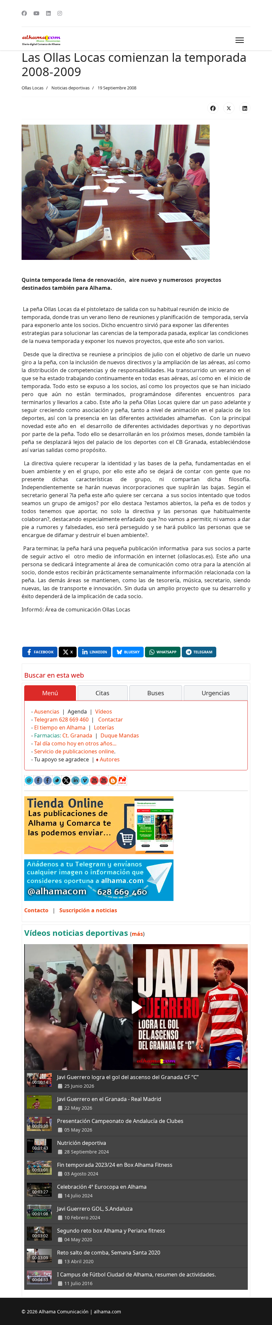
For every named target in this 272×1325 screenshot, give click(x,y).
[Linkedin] (48, 13)
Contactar (110, 719)
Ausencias (46, 711)
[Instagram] (59, 13)
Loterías (104, 727)
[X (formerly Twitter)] (229, 108)
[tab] (50, 693)
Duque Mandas (120, 735)
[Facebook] (24, 13)
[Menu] (240, 40)
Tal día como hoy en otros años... (75, 743)
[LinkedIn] (244, 108)
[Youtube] (36, 13)
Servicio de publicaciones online (74, 751)
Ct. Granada (77, 735)
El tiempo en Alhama (60, 727)
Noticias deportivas (70, 88)
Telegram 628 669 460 (61, 719)
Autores (110, 759)
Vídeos (103, 711)
